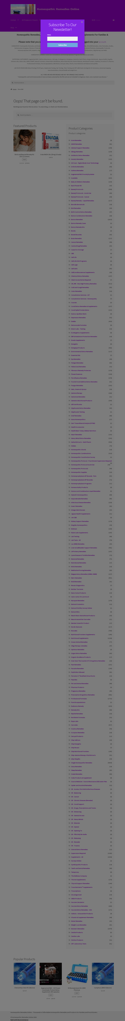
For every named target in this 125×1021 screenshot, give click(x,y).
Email (49, 35)
